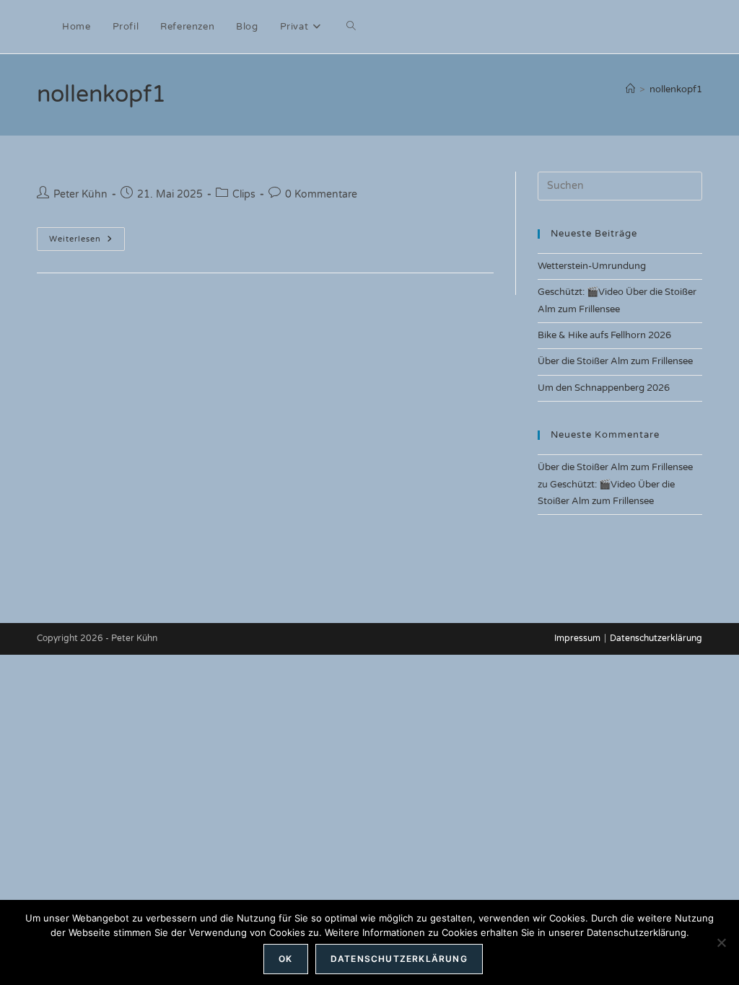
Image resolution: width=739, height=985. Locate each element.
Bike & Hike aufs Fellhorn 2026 (604, 335)
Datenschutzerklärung (656, 638)
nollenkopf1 (676, 89)
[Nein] (721, 942)
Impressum (577, 638)
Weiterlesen (75, 239)
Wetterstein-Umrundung (592, 266)
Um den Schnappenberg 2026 (604, 388)
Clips (243, 194)
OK (285, 958)
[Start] (630, 89)
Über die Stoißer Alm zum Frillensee (615, 361)
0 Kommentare (321, 194)
